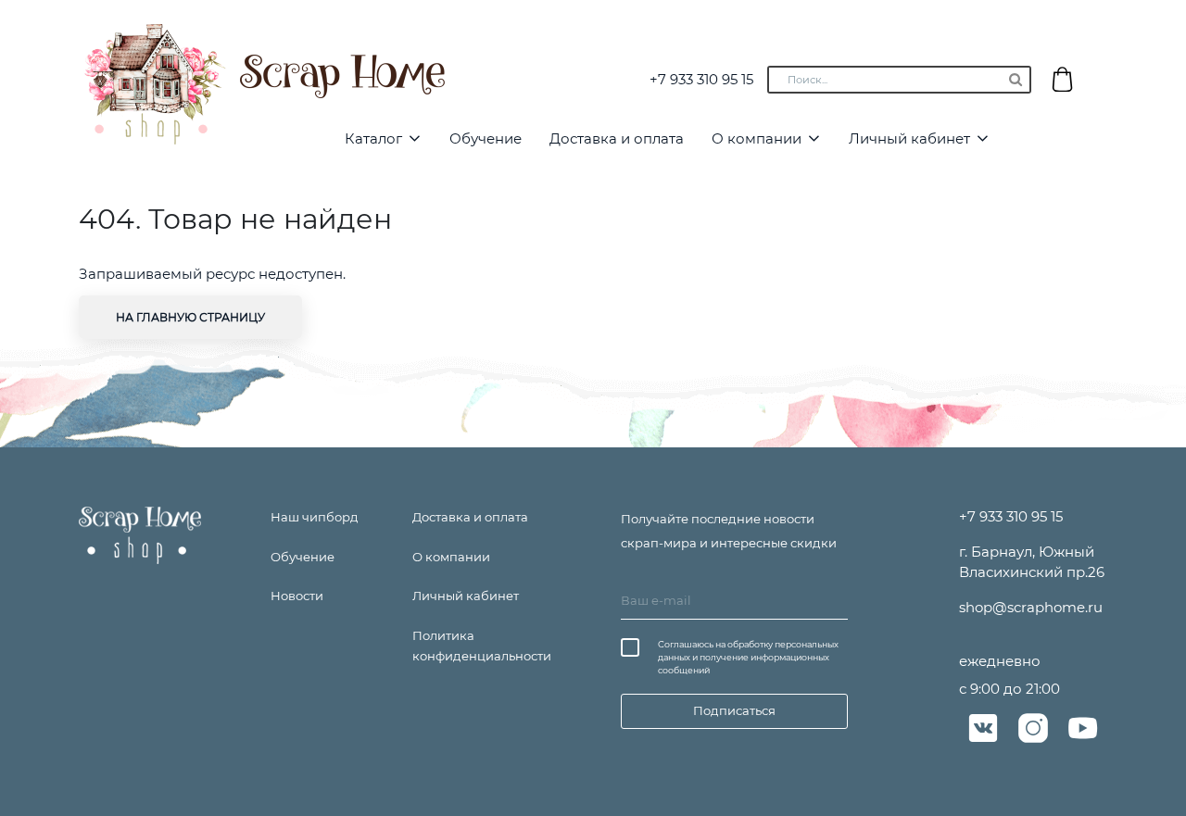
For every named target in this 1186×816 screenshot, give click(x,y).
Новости (297, 595)
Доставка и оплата (616, 138)
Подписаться (734, 710)
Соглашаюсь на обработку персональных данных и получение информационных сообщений (748, 657)
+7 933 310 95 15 (701, 79)
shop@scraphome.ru (1031, 607)
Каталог (373, 138)
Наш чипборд (315, 516)
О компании (756, 138)
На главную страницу (190, 317)
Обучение (485, 138)
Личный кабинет (909, 138)
